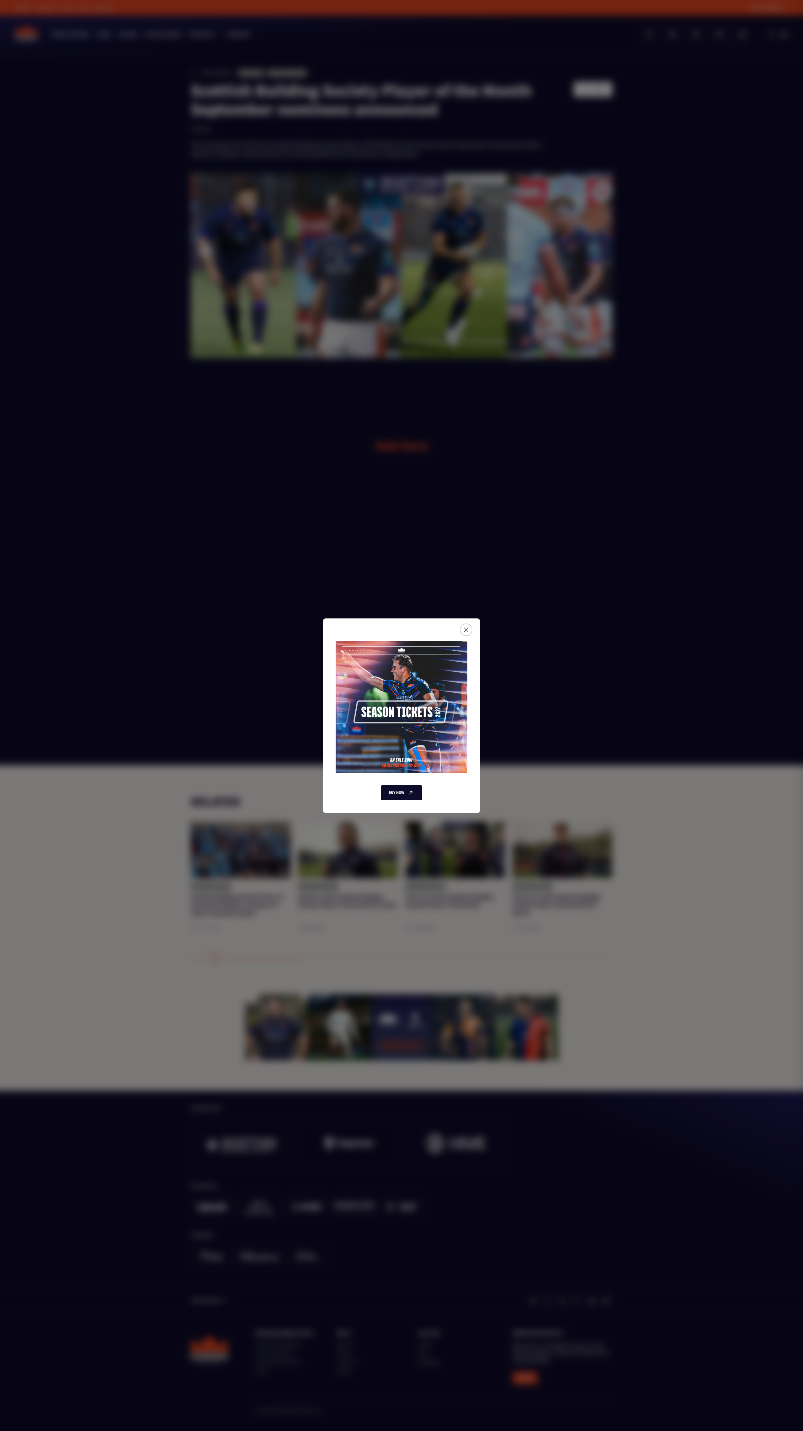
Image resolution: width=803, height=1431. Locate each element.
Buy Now (396, 792)
